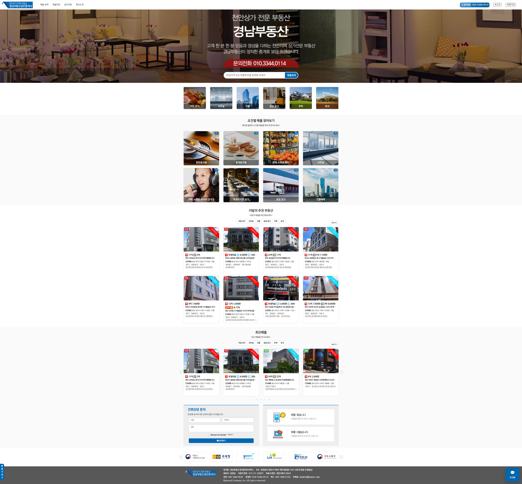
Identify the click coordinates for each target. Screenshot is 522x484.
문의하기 (222, 441)
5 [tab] (269, 399)
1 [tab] (261, 113)
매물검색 (291, 75)
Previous (180, 372)
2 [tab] (257, 399)
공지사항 (68, 5)
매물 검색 (44, 5)
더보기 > (334, 223)
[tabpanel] (194, 99)
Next (341, 372)
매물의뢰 (56, 5)
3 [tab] (261, 399)
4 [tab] (265, 399)
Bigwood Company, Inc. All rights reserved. (244, 480)
